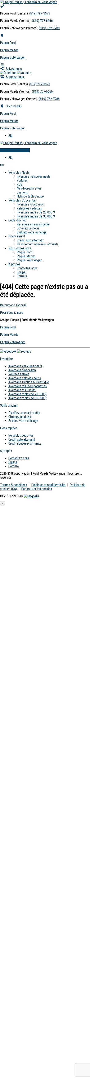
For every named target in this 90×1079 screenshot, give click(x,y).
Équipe (21, 272)
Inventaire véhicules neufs (33, 176)
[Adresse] (2, 35)
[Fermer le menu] (2, 165)
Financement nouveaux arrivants (37, 244)
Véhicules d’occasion (22, 200)
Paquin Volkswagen (12, 57)
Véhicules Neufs (19, 172)
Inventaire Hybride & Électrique (28, 382)
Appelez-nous (14, 77)
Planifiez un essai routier (24, 413)
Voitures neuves (18, 374)
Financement (16, 236)
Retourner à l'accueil (13, 305)
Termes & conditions (13, 485)
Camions (22, 192)
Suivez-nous (13, 69)
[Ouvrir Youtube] (24, 73)
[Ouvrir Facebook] (8, 73)
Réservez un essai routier (33, 224)
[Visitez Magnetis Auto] (31, 496)
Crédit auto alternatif (30, 240)
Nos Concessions (19, 248)
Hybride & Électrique (30, 196)
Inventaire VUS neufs (22, 390)
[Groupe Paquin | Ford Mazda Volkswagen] (28, 2)
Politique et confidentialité (48, 485)
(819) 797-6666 (42, 21)
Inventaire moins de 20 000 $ (36, 212)
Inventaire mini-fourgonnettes (27, 386)
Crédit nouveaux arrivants (24, 443)
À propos (14, 264)
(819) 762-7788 (49, 28)
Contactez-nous (27, 268)
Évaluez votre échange (15, 150)
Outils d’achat (17, 220)
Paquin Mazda (9, 50)
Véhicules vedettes (29, 208)
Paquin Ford (8, 43)
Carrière (22, 276)
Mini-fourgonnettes (29, 188)
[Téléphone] (2, 6)
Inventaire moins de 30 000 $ (36, 216)
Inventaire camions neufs (24, 378)
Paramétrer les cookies (36, 489)
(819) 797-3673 (39, 13)
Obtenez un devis (28, 228)
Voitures (22, 180)
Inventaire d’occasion (30, 204)
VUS (19, 184)
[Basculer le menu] (2, 65)
